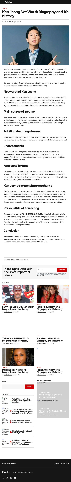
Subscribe (62, 269)
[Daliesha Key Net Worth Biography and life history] (18, 357)
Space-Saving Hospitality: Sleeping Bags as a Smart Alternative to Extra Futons (22, 411)
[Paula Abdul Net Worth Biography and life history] (53, 294)
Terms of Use (40, 275)
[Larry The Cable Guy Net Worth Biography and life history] (18, 294)
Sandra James (45, 397)
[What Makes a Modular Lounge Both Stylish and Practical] (5, 400)
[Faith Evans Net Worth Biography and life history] (53, 357)
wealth (5, 8)
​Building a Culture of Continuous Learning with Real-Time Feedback (22, 442)
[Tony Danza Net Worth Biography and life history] (53, 325)
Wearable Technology (61, 463)
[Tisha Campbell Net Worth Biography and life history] (18, 325)
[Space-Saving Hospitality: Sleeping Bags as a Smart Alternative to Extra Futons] (5, 411)
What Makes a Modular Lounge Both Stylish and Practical (21, 401)
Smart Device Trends (9, 463)
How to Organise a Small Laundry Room (22, 432)
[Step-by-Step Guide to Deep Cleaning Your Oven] (5, 421)
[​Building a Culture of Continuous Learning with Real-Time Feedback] (5, 442)
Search (4, 381)
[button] (3, 2)
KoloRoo (8, 2)
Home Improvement (45, 392)
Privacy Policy (59, 274)
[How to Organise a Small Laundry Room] (5, 432)
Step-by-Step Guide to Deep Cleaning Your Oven (22, 421)
